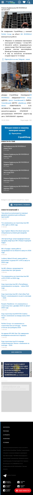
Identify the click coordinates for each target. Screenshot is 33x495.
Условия (6, 442)
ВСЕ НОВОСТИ (16, 352)
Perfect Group (6, 34)
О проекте (6, 435)
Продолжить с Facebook (21, 204)
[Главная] (10, 2)
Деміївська (22, 103)
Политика (6, 438)
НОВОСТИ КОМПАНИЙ (10, 209)
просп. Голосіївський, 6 (16, 100)
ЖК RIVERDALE (26, 34)
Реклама (6, 431)
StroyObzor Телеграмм (11, 475)
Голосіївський (6, 103)
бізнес (3, 106)
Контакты (6, 427)
